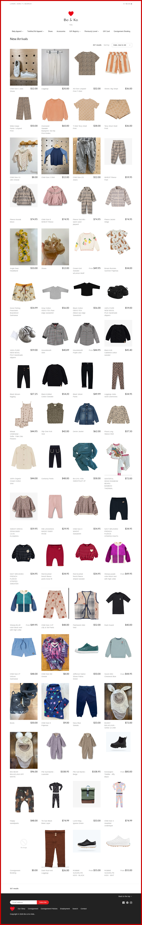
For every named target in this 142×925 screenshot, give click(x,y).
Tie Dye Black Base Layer (46, 822)
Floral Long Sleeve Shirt (109, 433)
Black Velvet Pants (77, 395)
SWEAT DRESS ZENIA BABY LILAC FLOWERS (16, 532)
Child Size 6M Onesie (46, 675)
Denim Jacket (78, 431)
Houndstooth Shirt (46, 351)
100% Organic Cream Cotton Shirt (15, 481)
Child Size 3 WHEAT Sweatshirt (77, 531)
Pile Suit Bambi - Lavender (47, 773)
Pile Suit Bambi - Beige (79, 773)
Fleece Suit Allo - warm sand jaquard (79, 222)
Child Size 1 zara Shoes (16, 90)
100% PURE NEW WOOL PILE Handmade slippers (110, 311)
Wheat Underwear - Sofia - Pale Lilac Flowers (16, 435)
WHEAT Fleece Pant (110, 178)
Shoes (43, 268)
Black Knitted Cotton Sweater (47, 395)
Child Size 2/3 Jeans (78, 178)
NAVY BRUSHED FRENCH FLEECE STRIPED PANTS (111, 532)
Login (12, 4)
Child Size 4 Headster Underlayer (109, 823)
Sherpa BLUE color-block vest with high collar (16, 627)
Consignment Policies (49, 909)
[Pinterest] (115, 3)
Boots (12, 723)
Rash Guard (109, 625)
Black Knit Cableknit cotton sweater (110, 352)
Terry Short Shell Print (110, 127)
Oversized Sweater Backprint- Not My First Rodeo (48, 129)
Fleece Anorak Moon (15, 221)
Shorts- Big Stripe (111, 89)
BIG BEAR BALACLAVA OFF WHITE (17, 774)
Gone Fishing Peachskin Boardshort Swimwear (15, 311)
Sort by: (107, 45)
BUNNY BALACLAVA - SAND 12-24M (110, 725)
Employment (65, 909)
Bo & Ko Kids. (29, 914)
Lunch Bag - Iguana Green (78, 822)
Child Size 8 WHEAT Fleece (47, 221)
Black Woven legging (15, 395)
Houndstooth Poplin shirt (78, 351)
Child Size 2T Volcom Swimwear (15, 676)
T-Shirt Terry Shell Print (80, 127)
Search (75, 909)
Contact (84, 909)
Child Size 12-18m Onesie (15, 178)
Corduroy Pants (47, 479)
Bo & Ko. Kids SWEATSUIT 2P (79, 480)
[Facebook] (111, 3)
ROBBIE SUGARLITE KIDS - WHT (109, 873)
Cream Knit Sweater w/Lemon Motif (78, 270)
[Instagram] (119, 3)
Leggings (44, 89)
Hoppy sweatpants (14, 822)
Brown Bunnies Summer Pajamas (111, 269)
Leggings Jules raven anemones (110, 395)
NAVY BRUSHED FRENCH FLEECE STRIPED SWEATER (17, 579)
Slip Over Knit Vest (46, 432)
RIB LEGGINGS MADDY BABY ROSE (47, 531)
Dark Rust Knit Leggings (47, 872)
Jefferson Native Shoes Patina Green (79, 676)
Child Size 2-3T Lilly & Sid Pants (47, 626)
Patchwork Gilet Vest (79, 626)
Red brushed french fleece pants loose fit (46, 576)
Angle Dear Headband (14, 269)
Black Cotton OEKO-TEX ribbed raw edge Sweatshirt (79, 311)
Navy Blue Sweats (77, 724)
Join (19, 4)
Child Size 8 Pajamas (46, 724)
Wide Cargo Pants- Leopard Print (16, 128)
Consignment (33, 909)
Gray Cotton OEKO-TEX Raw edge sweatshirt (47, 310)
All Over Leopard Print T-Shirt (79, 90)
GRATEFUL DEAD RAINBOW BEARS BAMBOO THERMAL (111, 483)
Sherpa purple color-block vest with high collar (110, 576)
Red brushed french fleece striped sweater (79, 576)
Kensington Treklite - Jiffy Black (109, 774)
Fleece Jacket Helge (109, 221)
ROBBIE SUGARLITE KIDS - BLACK (78, 873)
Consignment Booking (15, 872)
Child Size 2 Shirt (48, 177)
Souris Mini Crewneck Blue (110, 675)
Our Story (21, 909)
